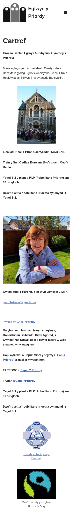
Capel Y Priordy (31, 370)
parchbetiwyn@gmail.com (19, 302)
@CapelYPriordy (23, 380)
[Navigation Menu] (65, 12)
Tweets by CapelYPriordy (19, 321)
